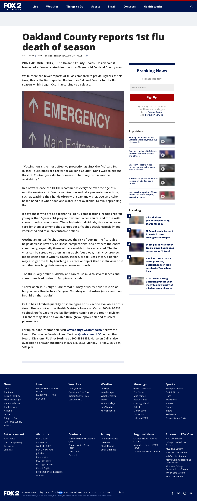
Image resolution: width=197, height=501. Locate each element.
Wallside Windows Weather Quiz (81, 440)
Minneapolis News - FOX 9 (146, 451)
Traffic (104, 399)
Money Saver (140, 410)
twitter (178, 493)
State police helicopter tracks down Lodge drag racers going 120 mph (160, 248)
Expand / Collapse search (191, 6)
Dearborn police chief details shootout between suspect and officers (143, 153)
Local (6, 388)
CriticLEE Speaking (13, 442)
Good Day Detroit (142, 388)
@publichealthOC (90, 334)
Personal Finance (109, 438)
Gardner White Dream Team (79, 446)
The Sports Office (174, 388)
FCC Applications (44, 464)
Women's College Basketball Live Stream (177, 467)
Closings (105, 388)
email (190, 493)
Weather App (107, 392)
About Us (42, 434)
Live (39, 384)
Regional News (143, 434)
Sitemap (40, 475)
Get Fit (136, 406)
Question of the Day (78, 392)
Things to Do (10, 418)
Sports (170, 384)
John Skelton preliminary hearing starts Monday (157, 220)
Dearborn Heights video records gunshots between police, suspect (142, 167)
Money (105, 434)
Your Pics (74, 384)
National (8, 410)
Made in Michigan (12, 399)
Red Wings (171, 414)
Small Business (108, 449)
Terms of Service (154, 114)
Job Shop (40, 453)
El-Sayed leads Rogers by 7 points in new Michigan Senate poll (160, 234)
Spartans (170, 403)
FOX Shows (9, 438)
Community (42, 457)
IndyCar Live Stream (176, 456)
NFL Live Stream (174, 438)
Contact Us (41, 442)
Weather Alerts (108, 395)
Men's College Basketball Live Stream (178, 461)
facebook (172, 493)
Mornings (140, 384)
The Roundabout (12, 403)
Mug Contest (139, 395)
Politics (7, 425)
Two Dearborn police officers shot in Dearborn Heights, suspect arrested (143, 194)
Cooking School (141, 403)
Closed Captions (44, 468)
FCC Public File (43, 460)
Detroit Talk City (12, 395)
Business (8, 414)
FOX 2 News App (44, 449)
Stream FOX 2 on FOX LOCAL (47, 390)
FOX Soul (40, 398)
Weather (107, 384)
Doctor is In (139, 414)
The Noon (138, 392)
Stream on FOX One (179, 434)
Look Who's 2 (75, 399)
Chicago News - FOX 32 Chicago (145, 440)
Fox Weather (107, 406)
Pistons (169, 406)
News (7, 384)
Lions (168, 395)
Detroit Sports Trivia (78, 395)
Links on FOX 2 (140, 418)
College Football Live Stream (176, 443)
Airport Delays (108, 403)
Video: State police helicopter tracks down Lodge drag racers (143, 181)
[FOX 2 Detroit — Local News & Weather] (14, 6)
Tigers (169, 410)
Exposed (72, 455)
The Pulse (9, 392)
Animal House (108, 410)
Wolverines (171, 399)
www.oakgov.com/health (84, 330)
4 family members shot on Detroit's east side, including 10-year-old (143, 140)
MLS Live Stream (174, 476)
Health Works (140, 399)
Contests (8, 449)
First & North (172, 392)
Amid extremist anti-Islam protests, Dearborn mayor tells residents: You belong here (158, 265)
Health (39, 55)
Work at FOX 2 (43, 445)
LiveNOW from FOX (46, 395)
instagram (184, 493)
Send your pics (75, 388)
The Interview (10, 406)
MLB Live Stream (174, 448)
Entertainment (14, 434)
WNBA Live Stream (175, 472)
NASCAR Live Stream (176, 452)
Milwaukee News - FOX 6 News (145, 446)
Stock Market (107, 445)
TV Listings (9, 445)
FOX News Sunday (13, 421)
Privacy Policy (155, 112)
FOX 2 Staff (41, 438)
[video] (167, 140)
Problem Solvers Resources (50, 471)
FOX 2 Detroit (28, 55)
